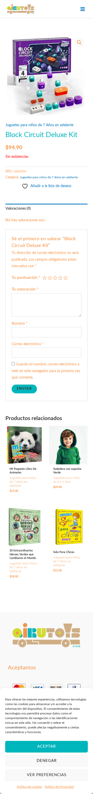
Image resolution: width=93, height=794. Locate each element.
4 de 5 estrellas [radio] (60, 278)
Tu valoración (25, 289)
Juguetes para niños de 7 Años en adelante (39, 125)
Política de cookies (29, 786)
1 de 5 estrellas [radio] (44, 278)
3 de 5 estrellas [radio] (55, 278)
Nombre (19, 323)
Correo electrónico (28, 344)
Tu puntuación (26, 277)
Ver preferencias (46, 775)
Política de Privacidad (59, 786)
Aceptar (46, 746)
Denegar (47, 761)
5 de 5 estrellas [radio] (66, 278)
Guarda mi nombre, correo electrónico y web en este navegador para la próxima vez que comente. (46, 371)
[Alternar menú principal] (83, 9)
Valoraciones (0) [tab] (18, 208)
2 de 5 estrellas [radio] (50, 278)
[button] (79, 42)
